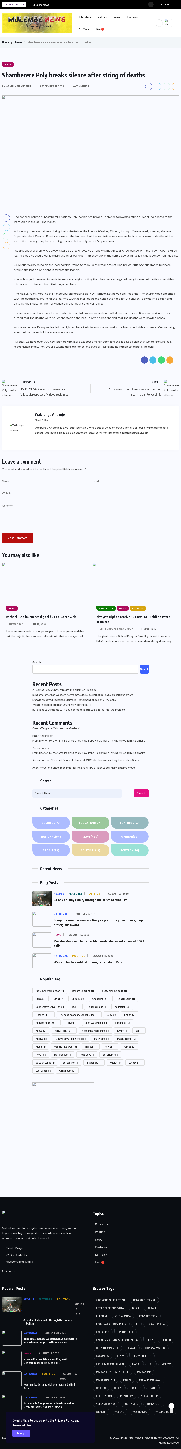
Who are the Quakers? (67, 728)
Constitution (126, 998)
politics (129, 1046)
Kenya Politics (63, 1030)
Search (36, 662)
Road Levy (87, 1054)
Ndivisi (109, 1046)
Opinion (130, 836)
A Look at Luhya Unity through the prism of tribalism (64, 690)
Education (85, 17)
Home (5, 42)
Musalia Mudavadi (65, 1046)
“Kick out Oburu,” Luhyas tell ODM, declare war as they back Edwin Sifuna (95, 760)
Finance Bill (43, 1014)
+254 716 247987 (16, 1255)
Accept (21, 1433)
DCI (75, 1006)
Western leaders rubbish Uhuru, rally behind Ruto (61, 705)
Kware (122, 1030)
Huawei (71, 1022)
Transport (94, 1062)
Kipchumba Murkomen (95, 1030)
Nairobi (90, 1046)
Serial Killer (110, 1054)
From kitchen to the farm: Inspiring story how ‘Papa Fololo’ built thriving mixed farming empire (88, 740)
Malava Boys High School (70, 1038)
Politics (102, 17)
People (51, 850)
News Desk (16, 624)
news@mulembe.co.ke (19, 1262)
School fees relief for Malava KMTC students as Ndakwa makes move (93, 768)
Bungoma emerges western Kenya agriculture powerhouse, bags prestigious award (82, 695)
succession (70, 1062)
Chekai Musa (100, 998)
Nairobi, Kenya (14, 1248)
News (116, 17)
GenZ (111, 1014)
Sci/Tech (84, 29)
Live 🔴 (100, 29)
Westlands (43, 1070)
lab (139, 1030)
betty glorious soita (114, 990)
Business (51, 822)
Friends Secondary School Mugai (79, 1014)
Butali (58, 998)
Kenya (41, 1030)
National (51, 836)
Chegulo (78, 998)
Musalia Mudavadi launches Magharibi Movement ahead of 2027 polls (74, 700)
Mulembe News (131, 1437)
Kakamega (122, 1022)
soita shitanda (45, 1062)
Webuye (135, 1062)
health (129, 1014)
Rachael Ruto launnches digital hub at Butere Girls (41, 617)
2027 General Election (50, 990)
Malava (41, 1038)
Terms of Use (21, 1425)
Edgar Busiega (96, 1006)
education (122, 1006)
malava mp (101, 1038)
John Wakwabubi (96, 1022)
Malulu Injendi (126, 1038)
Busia (40, 998)
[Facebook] (37, 441)
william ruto (67, 1070)
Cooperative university (50, 1006)
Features (132, 17)
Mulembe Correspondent (116, 629)
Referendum (62, 1054)
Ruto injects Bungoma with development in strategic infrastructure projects (79, 710)
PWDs (41, 1054)
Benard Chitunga (83, 990)
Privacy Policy (64, 1420)
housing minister (46, 1022)
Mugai (41, 1046)
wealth (115, 1062)
